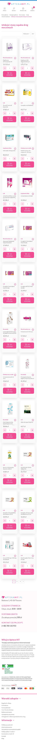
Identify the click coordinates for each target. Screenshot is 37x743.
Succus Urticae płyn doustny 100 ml (8, 468)
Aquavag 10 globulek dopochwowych (8, 241)
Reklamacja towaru (7, 712)
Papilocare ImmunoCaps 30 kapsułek (7, 61)
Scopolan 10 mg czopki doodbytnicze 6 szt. (27, 513)
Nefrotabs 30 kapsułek (9, 150)
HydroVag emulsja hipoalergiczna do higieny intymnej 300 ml (9, 423)
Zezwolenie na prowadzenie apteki (11, 729)
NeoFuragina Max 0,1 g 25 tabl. (27, 558)
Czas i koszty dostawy (7, 710)
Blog (3, 738)
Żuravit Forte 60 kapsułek (7, 106)
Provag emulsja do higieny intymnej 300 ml (27, 377)
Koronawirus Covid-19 (8, 734)
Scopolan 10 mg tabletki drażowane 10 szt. (9, 513)
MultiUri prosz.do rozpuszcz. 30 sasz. (26, 151)
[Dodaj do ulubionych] (15, 58)
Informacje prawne (7, 727)
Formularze (5, 705)
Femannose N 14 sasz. (27, 331)
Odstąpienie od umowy (8, 714)
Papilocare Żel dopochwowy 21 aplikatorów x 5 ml (26, 61)
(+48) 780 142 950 (9, 626)
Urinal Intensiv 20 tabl (27, 196)
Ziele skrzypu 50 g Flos (27, 422)
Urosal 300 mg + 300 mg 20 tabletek (9, 558)
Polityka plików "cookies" (8, 731)
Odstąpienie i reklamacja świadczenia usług (13, 716)
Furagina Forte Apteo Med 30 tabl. (26, 241)
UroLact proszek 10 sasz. (8, 377)
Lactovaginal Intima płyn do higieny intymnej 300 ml (9, 333)
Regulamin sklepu (6, 703)
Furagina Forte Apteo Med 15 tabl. (9, 287)
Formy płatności (6, 707)
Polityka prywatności (7, 725)
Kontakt (4, 736)
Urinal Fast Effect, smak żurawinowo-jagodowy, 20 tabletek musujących (9, 197)
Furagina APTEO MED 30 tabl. (27, 287)
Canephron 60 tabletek (27, 105)
